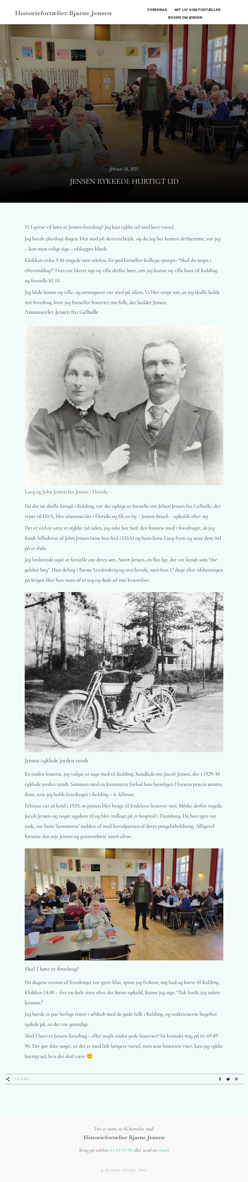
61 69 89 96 (121, 1150)
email (163, 1150)
